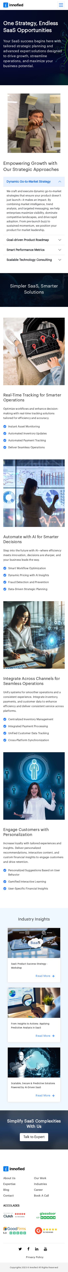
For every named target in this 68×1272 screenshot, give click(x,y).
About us (9, 1178)
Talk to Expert (34, 1137)
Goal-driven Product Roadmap (28, 239)
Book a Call (41, 1195)
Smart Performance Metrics (26, 249)
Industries (40, 1184)
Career (38, 1189)
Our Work (40, 1178)
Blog (6, 1189)
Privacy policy (34, 1257)
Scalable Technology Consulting (29, 259)
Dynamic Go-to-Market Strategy (29, 181)
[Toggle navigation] (61, 5)
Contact (8, 1195)
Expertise (9, 1184)
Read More (43, 976)
